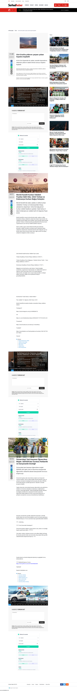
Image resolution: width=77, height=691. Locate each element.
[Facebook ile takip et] (61, 684)
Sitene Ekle (27, 1)
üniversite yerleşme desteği (24, 581)
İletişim (36, 684)
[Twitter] (11, 63)
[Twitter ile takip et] (64, 684)
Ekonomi (41, 5)
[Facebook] (11, 61)
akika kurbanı (21, 344)
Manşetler (12, 1)
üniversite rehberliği (22, 574)
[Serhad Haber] (15, 5)
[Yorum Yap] (11, 73)
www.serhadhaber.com (4, 690)
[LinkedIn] (11, 65)
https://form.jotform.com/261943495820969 (27, 563)
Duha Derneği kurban (22, 347)
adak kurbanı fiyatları (22, 343)
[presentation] (12, 10)
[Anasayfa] (9, 1)
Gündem (27, 5)
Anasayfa (28, 684)
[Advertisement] (38, 20)
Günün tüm (65, 10)
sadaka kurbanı (21, 346)
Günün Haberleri (18, 1)
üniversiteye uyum (22, 580)
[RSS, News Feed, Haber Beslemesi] (67, 684)
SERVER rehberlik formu (23, 577)
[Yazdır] (11, 71)
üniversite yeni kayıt (22, 576)
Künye (33, 684)
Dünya (36, 5)
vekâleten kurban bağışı (23, 342)
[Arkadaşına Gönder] (11, 69)
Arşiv (23, 1)
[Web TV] (65, 1)
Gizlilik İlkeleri (41, 684)
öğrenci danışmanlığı (22, 578)
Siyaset (32, 5)
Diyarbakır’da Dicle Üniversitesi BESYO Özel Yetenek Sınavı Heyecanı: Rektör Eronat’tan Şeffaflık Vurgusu (38, 10)
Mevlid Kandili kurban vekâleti (24, 340)
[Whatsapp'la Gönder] (11, 67)
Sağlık (46, 5)
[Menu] (56, 5)
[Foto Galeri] (68, 1)
